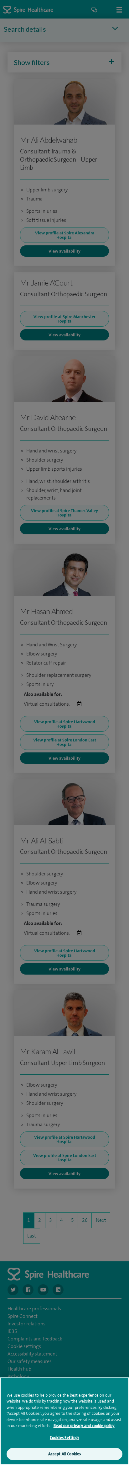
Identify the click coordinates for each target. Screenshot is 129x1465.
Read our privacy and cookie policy (84, 1425)
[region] (64, 1421)
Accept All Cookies (64, 1454)
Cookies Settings (64, 1437)
